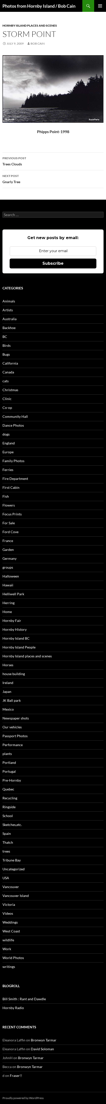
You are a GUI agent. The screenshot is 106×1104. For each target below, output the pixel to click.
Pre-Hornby (11, 780)
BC (4, 336)
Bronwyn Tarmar (43, 1040)
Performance (12, 745)
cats (5, 381)
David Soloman (42, 1049)
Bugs (6, 354)
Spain (6, 833)
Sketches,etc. (12, 825)
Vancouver (10, 887)
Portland (9, 762)
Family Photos (13, 461)
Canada (8, 372)
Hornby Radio (13, 1008)
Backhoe (9, 328)
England (8, 443)
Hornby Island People (18, 647)
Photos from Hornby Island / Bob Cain (38, 6)
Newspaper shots (15, 718)
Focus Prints (12, 514)
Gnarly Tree (11, 179)
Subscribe (53, 263)
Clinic (7, 399)
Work (6, 949)
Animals (8, 301)
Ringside (9, 807)
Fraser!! (16, 1075)
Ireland (7, 683)
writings (8, 966)
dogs (6, 434)
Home (7, 612)
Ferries (7, 470)
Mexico (8, 709)
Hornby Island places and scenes (29, 25)
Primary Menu (100, 6)
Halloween (10, 576)
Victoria (8, 904)
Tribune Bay (11, 860)
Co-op (7, 407)
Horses (7, 665)
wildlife (8, 940)
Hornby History (14, 629)
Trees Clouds (14, 161)
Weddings (10, 922)
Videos (7, 913)
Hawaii (7, 585)
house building (13, 674)
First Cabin (10, 487)
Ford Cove (10, 532)
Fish (5, 496)
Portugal (9, 771)
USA (5, 878)
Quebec (8, 789)
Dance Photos (13, 425)
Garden (8, 549)
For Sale (8, 523)
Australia (9, 319)
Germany (9, 558)
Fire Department (15, 478)
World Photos (13, 958)
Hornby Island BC (16, 638)
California (10, 363)
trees (6, 851)
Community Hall (15, 416)
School (7, 816)
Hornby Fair (11, 620)
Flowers (8, 505)
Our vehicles (12, 727)
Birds (6, 345)
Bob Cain (38, 43)
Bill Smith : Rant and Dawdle (24, 999)
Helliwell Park (13, 594)
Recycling (9, 798)
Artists (7, 310)
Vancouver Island (15, 896)
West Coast (11, 931)
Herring (8, 603)
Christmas (10, 390)
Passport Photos (15, 736)
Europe (8, 452)
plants (7, 754)
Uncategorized (13, 869)
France (7, 541)
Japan (6, 691)
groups (7, 567)
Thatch (7, 842)
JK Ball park (11, 700)
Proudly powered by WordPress (23, 1098)
